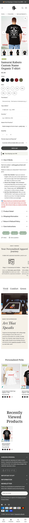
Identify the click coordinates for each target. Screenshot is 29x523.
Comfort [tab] (14, 288)
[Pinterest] (5, 505)
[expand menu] (2, 8)
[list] (14, 32)
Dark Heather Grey (12, 80)
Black (3, 80)
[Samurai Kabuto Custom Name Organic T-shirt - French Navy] (25, 397)
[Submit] (26, 493)
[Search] (22, 8)
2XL (22, 88)
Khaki (21, 80)
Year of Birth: (5, 105)
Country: (4, 114)
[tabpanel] (14, 321)
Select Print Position (7, 122)
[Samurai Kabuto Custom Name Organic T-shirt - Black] (22, 397)
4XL (9, 93)
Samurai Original (9, 514)
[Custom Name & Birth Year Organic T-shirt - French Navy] (5, 397)
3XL (3, 93)
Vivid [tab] (5, 288)
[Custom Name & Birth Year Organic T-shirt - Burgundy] (9, 397)
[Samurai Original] (14, 8)
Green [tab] (23, 288)
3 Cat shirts (11, 14)
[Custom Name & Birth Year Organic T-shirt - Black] (3, 397)
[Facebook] (2, 505)
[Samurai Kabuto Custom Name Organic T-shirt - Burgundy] (9, 449)
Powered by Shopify (19, 514)
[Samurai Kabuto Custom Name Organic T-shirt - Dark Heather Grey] (27, 397)
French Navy (7, 80)
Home (3, 14)
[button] (26, 8)
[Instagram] (9, 505)
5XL (14, 93)
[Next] (25, 32)
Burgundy (16, 80)
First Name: (4, 97)
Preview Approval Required (9, 139)
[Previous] (3, 32)
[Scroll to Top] (26, 514)
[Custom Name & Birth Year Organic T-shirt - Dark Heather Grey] (7, 397)
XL (17, 88)
